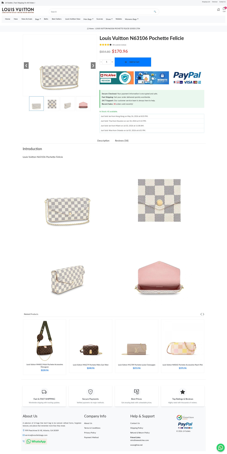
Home (7, 19)
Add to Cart (134, 62)
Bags (37, 19)
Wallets (119, 19)
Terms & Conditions (92, 428)
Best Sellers (56, 19)
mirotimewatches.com (139, 440)
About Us (88, 423)
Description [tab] (103, 141)
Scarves (99, 19)
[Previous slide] (201, 314)
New (16, 19)
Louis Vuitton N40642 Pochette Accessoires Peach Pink (183, 365)
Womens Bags (131, 19)
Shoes (108, 19)
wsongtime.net (136, 445)
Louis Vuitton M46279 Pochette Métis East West (90, 365)
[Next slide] (203, 314)
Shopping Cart (206, 1)
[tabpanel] (45, 348)
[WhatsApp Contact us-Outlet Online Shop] (221, 448)
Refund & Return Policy (140, 433)
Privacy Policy (90, 433)
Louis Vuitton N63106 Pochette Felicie (43, 157)
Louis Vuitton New (72, 19)
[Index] (218, 10)
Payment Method (91, 437)
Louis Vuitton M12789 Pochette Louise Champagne (136, 365)
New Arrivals (27, 19)
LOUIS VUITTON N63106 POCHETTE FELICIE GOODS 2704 (117, 29)
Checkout (214, 1)
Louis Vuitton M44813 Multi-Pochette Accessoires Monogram (44, 366)
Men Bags (87, 19)
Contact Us (222, 1)
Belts (46, 19)
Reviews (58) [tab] (121, 141)
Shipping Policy (136, 428)
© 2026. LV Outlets (183, 431)
